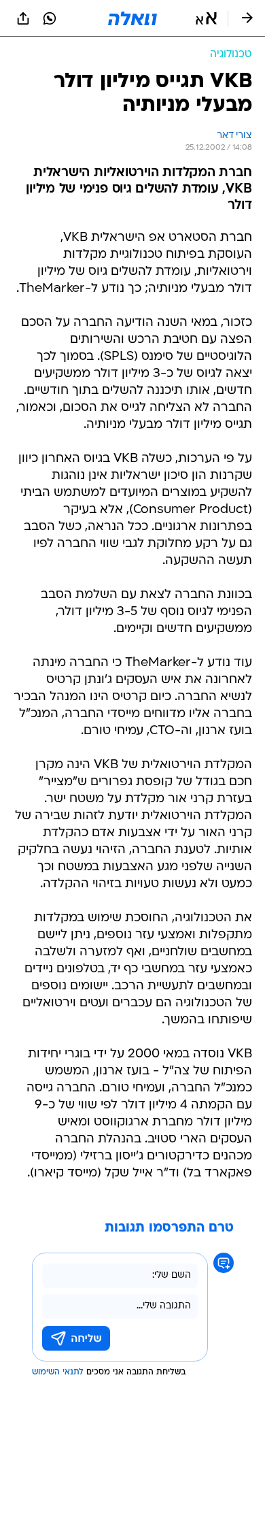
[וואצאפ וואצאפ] (49, 18)
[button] (206, 18)
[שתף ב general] (23, 18)
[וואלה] (132, 18)
